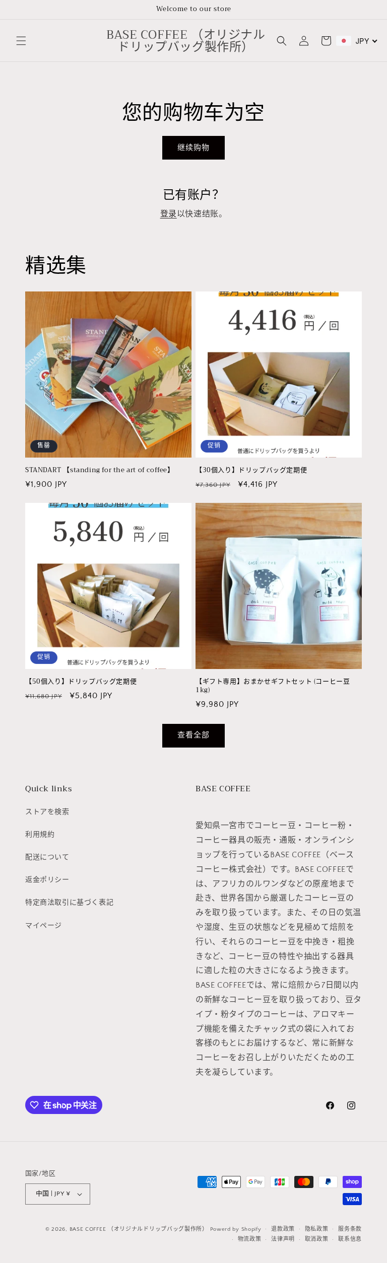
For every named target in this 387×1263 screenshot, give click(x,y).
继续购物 (193, 147)
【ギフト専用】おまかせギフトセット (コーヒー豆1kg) (273, 686)
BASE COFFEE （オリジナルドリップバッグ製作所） (139, 1229)
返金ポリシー (47, 880)
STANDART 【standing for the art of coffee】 (99, 470)
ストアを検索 (47, 812)
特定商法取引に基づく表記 (69, 903)
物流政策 (250, 1239)
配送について (47, 857)
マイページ (43, 926)
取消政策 (317, 1239)
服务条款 (350, 1229)
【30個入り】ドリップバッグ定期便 (251, 470)
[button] (21, 41)
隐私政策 (317, 1229)
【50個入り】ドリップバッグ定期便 (81, 682)
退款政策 (283, 1229)
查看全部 (193, 735)
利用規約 (39, 835)
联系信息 (350, 1239)
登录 (168, 213)
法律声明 (283, 1239)
